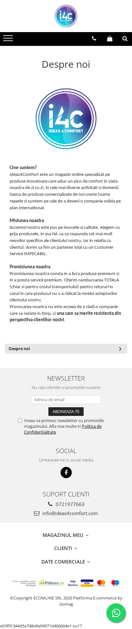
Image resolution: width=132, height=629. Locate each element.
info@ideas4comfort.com (69, 513)
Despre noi (19, 348)
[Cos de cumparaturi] (110, 38)
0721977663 (69, 504)
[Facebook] (66, 472)
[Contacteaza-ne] (94, 38)
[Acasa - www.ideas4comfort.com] (66, 16)
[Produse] (8, 40)
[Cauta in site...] (125, 38)
